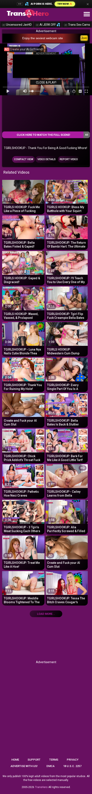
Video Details (46, 159)
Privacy (73, 759)
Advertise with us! (24, 766)
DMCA (50, 766)
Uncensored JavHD (17, 24)
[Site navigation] (86, 14)
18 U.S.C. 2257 (72, 766)
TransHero (41, 787)
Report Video (69, 159)
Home (15, 759)
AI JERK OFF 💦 (48, 24)
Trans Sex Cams (77, 24)
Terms (53, 759)
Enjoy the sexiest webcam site (42, 38)
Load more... (46, 613)
